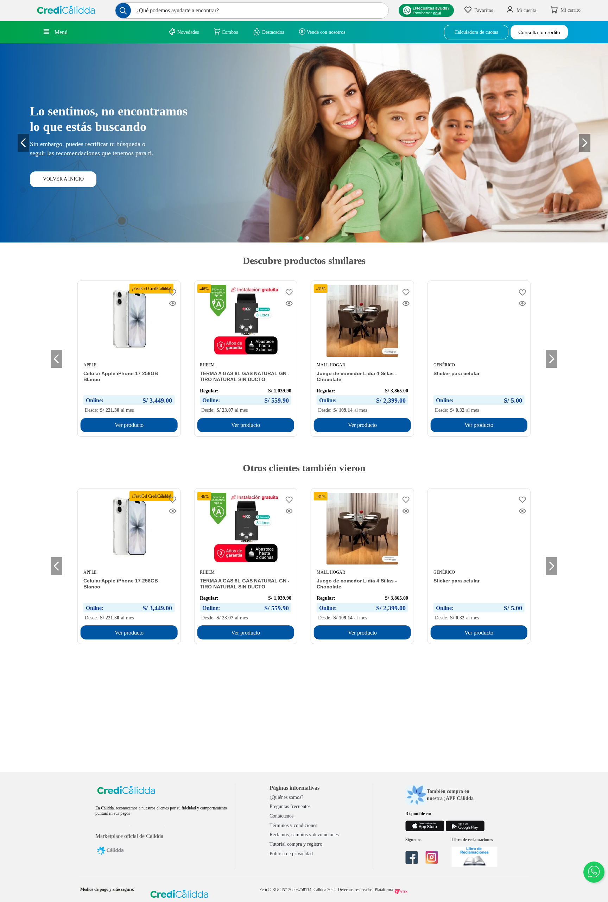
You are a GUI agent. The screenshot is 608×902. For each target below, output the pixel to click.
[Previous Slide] (23, 143)
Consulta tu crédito (539, 32)
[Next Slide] (551, 359)
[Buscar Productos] (123, 10)
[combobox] (252, 10)
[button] (301, 238)
